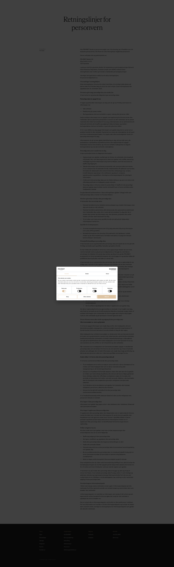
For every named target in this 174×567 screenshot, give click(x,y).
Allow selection (87, 296)
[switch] (79, 291)
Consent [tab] (67, 273)
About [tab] (107, 273)
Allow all (107, 296)
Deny (67, 296)
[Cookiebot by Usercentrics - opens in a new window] (110, 269)
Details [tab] (87, 273)
